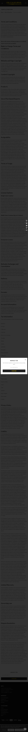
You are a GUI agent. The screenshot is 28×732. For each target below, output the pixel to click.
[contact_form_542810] (25, 729)
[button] (25, 359)
